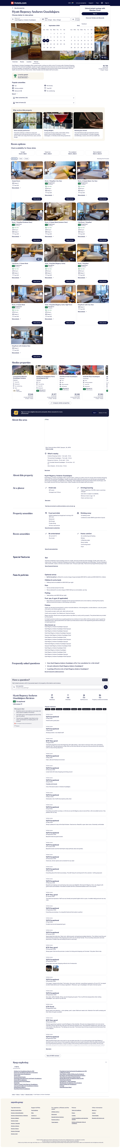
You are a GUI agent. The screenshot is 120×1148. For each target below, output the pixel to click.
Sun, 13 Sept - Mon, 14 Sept (53, 20)
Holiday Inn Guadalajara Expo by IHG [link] (24, 1071)
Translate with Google (51, 784)
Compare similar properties (61, 403)
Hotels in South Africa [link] (16, 1110)
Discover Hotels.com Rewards (95, 18)
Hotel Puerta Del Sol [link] (65, 1080)
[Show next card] (108, 382)
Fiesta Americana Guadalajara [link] (22, 1074)
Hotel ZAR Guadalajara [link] (20, 1080)
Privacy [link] (73, 1113)
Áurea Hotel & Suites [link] (20, 1077)
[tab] (16, 1066)
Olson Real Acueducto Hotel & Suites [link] (70, 1077)
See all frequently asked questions (54, 671)
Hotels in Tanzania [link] (15, 1123)
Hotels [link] (13, 1094)
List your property (81, 3)
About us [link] (94, 1110)
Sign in (107, 3)
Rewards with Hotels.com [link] (98, 1118)
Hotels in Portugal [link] (15, 1131)
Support (91, 3)
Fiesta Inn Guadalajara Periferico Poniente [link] (26, 1072)
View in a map (49, 449)
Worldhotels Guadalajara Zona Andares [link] (71, 1083)
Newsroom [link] (54, 1114)
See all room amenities (51, 549)
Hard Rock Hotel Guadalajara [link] (22, 1088)
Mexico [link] (18, 1094)
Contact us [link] (33, 1115)
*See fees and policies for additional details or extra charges (59, 506)
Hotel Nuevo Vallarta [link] (19, 1087)
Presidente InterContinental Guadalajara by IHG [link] (73, 1071)
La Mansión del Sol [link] (65, 1072)
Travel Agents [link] (55, 1122)
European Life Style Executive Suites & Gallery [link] (72, 1075)
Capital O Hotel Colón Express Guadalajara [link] (26, 1084)
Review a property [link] (35, 1118)
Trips (97, 3)
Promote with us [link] (55, 1119)
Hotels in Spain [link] (14, 1120)
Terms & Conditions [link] (76, 1110)
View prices (36, 199)
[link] (95, 24)
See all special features (51, 566)
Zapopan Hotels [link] (29, 1094)
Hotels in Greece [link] (15, 1126)
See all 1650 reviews (53, 1055)
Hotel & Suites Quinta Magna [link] (22, 1081)
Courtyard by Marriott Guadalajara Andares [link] (26, 1086)
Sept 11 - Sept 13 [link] (97, 153)
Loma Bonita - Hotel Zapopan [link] (68, 1081)
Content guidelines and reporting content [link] (80, 1119)
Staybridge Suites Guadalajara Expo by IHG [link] (72, 1078)
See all (14, 94)
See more (47, 470)
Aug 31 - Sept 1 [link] (23, 153)
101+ (105, 57)
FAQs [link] (32, 1113)
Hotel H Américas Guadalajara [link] (68, 1084)
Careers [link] (94, 1113)
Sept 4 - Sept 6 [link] (72, 153)
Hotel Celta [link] (17, 1075)
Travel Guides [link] (95, 1115)
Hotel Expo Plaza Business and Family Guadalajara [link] (28, 1078)
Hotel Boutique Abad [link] (65, 1087)
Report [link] (17, 725)
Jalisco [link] (22, 1094)
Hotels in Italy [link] (14, 1133)
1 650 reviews (16, 704)
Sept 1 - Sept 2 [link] (48, 153)
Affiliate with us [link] (55, 1111)
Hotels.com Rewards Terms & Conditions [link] (79, 1122)
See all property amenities (52, 528)
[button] (50, 33)
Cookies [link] (74, 1115)
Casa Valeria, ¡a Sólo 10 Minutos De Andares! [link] (72, 1074)
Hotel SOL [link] (17, 1083)
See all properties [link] (19, 8)
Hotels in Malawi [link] (15, 1118)
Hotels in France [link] (15, 1128)
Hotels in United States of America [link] (19, 1115)
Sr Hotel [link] (62, 1086)
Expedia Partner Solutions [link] (58, 1117)
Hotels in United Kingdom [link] (17, 1113)
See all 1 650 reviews (23, 77)
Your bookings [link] (34, 1110)
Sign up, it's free (103, 412)
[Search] (106, 687)
